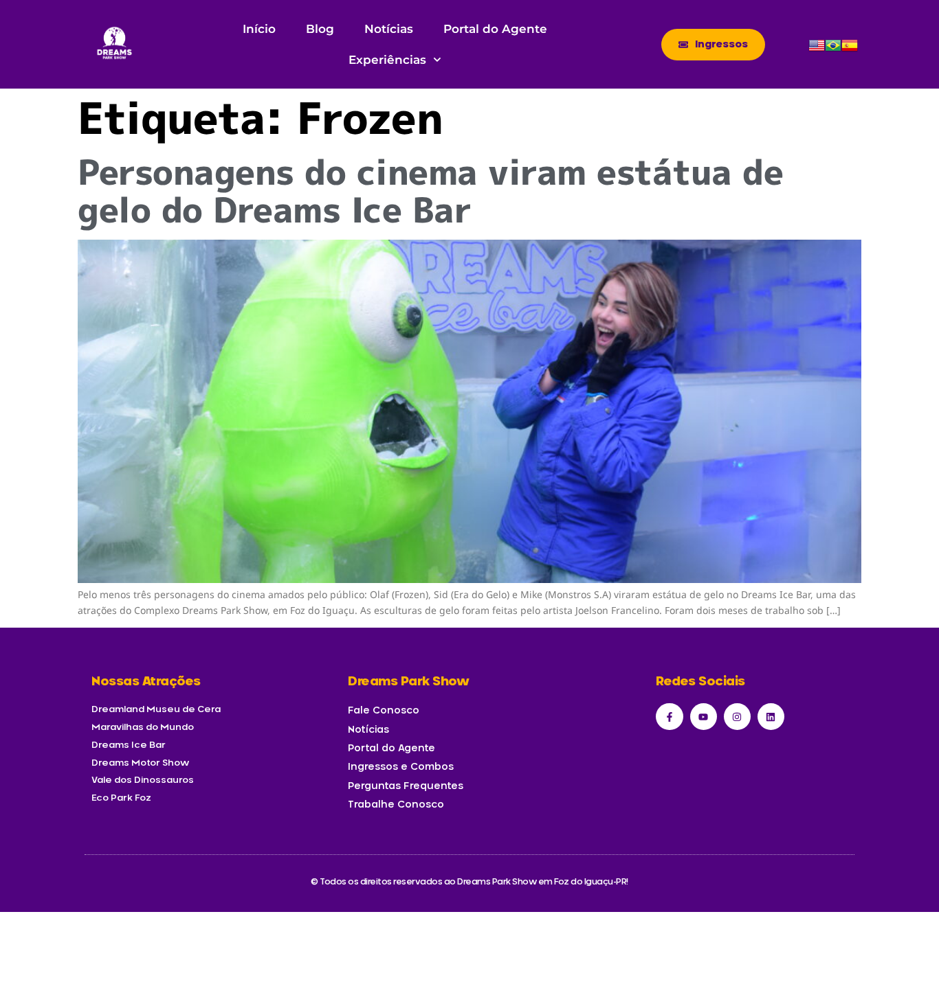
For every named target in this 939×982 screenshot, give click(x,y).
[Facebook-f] (669, 716)
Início (259, 29)
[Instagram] (737, 716)
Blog (320, 29)
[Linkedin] (771, 716)
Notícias (388, 29)
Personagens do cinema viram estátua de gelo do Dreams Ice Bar (430, 190)
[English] (816, 49)
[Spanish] (849, 49)
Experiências (387, 60)
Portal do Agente (495, 29)
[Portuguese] (833, 49)
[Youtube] (703, 716)
